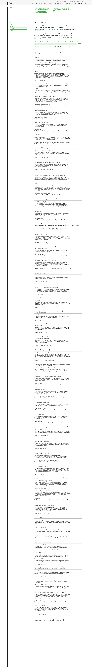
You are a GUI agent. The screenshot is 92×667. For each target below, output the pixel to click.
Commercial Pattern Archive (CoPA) (43, 169)
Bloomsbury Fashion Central (42, 104)
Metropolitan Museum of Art (42, 435)
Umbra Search (38, 552)
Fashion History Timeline (41, 281)
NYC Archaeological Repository (42, 466)
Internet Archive (38, 383)
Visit (61, 1)
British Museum (38, 129)
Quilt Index (37, 498)
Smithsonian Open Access (41, 513)
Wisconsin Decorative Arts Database (44, 599)
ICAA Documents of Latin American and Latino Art (47, 353)
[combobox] (42, 46)
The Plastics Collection (40, 527)
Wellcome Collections (40, 576)
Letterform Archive (39, 389)
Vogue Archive (38, 571)
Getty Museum (38, 315)
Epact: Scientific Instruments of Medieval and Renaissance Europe (52, 268)
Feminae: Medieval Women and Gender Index (46, 288)
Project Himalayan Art (40, 488)
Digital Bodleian (38, 218)
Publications (58, 3)
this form (65, 37)
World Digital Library (39, 605)
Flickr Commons (38, 294)
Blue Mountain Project (40, 117)
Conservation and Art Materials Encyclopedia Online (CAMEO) (51, 175)
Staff (11, 30)
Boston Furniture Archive (41, 122)
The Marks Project (39, 520)
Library (74, 3)
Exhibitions (42, 3)
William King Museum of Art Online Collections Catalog (49, 592)
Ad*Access (37, 51)
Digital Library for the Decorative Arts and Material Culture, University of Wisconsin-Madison (56, 226)
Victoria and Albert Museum (42, 559)
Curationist (37, 183)
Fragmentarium (38, 301)
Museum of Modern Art (40, 448)
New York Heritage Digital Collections (44, 453)
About (80, 3)
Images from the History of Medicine (44, 360)
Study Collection (14, 26)
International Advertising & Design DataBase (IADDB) (48, 376)
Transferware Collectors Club (42, 545)
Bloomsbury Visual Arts (40, 110)
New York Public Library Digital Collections (45, 460)
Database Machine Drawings (42, 193)
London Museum (39, 414)
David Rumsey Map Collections (42, 202)
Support (71, 1)
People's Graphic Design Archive (43, 481)
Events (50, 3)
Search (79, 43)
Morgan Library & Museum (41, 441)
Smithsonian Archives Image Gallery (44, 505)
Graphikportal (38, 325)
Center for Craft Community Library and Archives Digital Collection (52, 142)
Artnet (36, 71)
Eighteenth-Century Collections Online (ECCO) (46, 260)
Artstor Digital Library (40, 80)
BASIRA (36, 89)
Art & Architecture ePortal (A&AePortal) (45, 63)
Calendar (66, 1)
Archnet (36, 57)
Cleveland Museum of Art (41, 157)
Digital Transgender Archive (41, 242)
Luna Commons (38, 421)
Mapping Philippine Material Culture (44, 430)
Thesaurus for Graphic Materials (43, 535)
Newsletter (80, 1)
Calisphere (37, 134)
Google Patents (38, 320)
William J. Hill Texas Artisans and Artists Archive (47, 585)
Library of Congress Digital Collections (44, 396)
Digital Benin (37, 211)
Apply (55, 1)
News (58, 1)
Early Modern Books (39, 254)
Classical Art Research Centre (42, 151)
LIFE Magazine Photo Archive (42, 408)
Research (67, 3)
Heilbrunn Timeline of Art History (43, 345)
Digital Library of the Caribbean (42, 234)
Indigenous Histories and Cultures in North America (48, 368)
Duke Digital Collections (40, 248)
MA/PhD (34, 3)
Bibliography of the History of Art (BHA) (44, 96)
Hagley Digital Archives (40, 332)
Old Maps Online (38, 474)
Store (75, 1)
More (54, 11)
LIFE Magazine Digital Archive (42, 402)
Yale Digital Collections (40, 614)
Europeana (37, 276)
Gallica (36, 307)
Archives (12, 28)
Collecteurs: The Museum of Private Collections (47, 162)
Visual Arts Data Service (41, 564)
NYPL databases (51, 29)
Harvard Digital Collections (41, 338)
